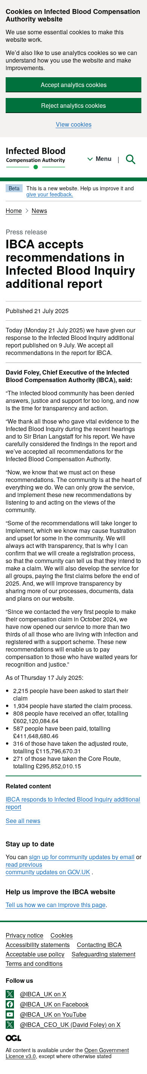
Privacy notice (24, 935)
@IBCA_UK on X (43, 994)
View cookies (74, 124)
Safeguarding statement (103, 954)
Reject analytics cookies (73, 105)
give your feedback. (49, 194)
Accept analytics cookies (74, 84)
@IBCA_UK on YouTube (53, 1014)
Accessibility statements (38, 944)
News (39, 210)
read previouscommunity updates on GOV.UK (48, 868)
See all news (23, 820)
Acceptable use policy (35, 954)
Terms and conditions (34, 963)
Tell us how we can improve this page (56, 904)
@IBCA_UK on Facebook (54, 1004)
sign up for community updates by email (82, 856)
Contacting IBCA (99, 944)
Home (14, 210)
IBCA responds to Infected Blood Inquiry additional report (73, 803)
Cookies (62, 935)
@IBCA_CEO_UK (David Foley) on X (70, 1024)
